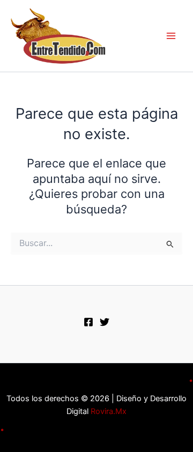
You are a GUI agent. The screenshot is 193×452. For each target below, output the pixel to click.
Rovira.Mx (109, 411)
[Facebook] (88, 322)
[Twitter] (104, 322)
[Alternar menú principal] (171, 36)
